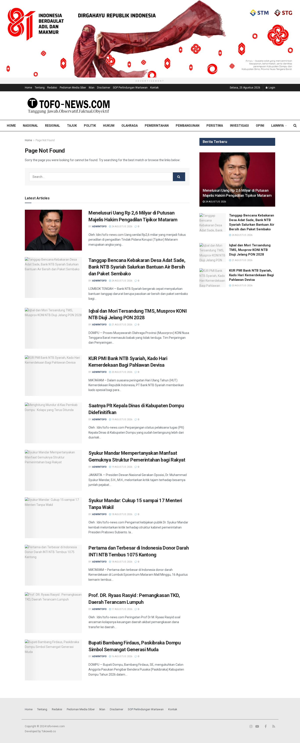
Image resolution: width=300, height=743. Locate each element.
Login (271, 87)
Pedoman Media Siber (73, 87)
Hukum (108, 125)
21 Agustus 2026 (121, 324)
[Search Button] (179, 176)
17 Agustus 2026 (121, 609)
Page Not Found (45, 140)
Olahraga (129, 125)
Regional (52, 125)
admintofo (99, 226)
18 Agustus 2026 (121, 514)
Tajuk (72, 125)
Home (28, 87)
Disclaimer (103, 87)
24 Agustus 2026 (121, 226)
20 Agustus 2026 (121, 372)
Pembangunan (187, 125)
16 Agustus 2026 (121, 656)
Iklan (91, 87)
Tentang (40, 87)
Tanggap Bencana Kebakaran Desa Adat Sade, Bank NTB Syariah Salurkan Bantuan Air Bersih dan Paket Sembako (137, 267)
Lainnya (277, 125)
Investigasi (239, 125)
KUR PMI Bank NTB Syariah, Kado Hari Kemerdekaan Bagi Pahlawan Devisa (251, 275)
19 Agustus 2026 (121, 419)
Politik (90, 125)
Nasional (30, 125)
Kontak (154, 87)
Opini (260, 125)
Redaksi (52, 87)
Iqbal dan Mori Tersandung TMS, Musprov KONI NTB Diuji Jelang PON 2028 (250, 249)
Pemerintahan (157, 125)
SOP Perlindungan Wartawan (130, 87)
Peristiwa (214, 125)
